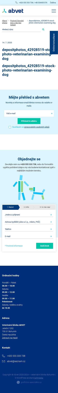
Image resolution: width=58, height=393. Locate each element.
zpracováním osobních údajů (36, 127)
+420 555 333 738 (16, 356)
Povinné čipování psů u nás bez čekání (17, 23)
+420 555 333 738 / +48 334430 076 (33, 3)
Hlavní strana (4, 22)
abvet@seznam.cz (16, 361)
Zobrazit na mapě (9, 338)
